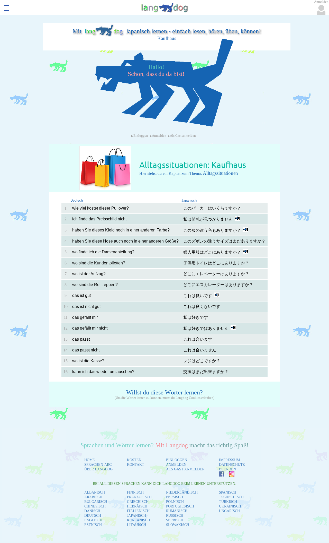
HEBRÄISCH (137, 506)
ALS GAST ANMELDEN (185, 469)
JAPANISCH (136, 516)
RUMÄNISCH (176, 511)
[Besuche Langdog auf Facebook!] (219, 475)
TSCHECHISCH (231, 497)
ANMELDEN (176, 465)
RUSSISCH (174, 516)
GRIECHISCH (138, 502)
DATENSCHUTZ (232, 465)
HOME (89, 460)
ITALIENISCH (138, 511)
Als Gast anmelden (183, 135)
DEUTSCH (92, 516)
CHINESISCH (95, 506)
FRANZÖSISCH (139, 497)
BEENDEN (227, 469)
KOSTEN (134, 460)
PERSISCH (174, 497)
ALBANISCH (94, 492)
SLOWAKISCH (177, 525)
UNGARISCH (229, 511)
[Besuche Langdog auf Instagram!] (229, 475)
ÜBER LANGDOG (98, 469)
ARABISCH (93, 497)
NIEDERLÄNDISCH (182, 492)
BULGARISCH (95, 502)
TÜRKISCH (228, 502)
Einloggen (140, 135)
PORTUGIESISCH (180, 506)
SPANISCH (227, 492)
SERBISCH (174, 520)
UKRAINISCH (230, 506)
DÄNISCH (92, 511)
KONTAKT (135, 465)
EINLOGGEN (176, 460)
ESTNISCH (93, 525)
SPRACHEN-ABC (98, 465)
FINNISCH (135, 492)
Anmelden (159, 135)
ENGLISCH (93, 520)
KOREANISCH (138, 520)
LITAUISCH (136, 525)
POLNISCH (175, 502)
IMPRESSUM (229, 460)
